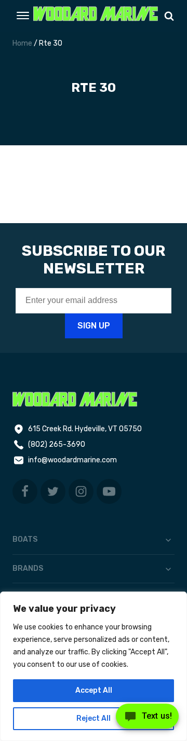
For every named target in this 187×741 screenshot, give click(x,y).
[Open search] (169, 15)
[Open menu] (22, 15)
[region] (93, 666)
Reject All (93, 718)
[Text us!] (147, 719)
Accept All (93, 690)
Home (22, 43)
